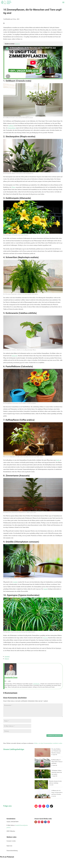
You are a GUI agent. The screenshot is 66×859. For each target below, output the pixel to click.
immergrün (14, 355)
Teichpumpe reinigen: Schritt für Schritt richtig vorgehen (57, 772)
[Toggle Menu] (63, 2)
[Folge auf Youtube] (35, 822)
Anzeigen (17, 44)
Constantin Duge (10, 677)
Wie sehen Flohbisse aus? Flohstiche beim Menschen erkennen (56, 750)
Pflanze (13, 187)
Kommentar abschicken (55, 735)
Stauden (45, 589)
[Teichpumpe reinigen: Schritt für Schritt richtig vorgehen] (43, 773)
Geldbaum (11, 125)
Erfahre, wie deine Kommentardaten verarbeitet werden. (48, 743)
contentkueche (36, 683)
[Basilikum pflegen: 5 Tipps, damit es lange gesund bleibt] (42, 763)
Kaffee (58, 460)
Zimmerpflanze (12, 128)
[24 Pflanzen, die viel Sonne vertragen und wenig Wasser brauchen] (42, 794)
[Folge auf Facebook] (45, 822)
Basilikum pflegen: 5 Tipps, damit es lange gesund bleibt (57, 761)
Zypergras (45, 637)
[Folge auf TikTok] (48, 822)
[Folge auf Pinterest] (42, 822)
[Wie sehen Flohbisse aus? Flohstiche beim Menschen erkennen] (42, 752)
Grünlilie (15, 582)
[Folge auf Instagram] (39, 822)
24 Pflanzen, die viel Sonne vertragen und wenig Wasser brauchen (57, 792)
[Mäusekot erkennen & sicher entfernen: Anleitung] (41, 784)
